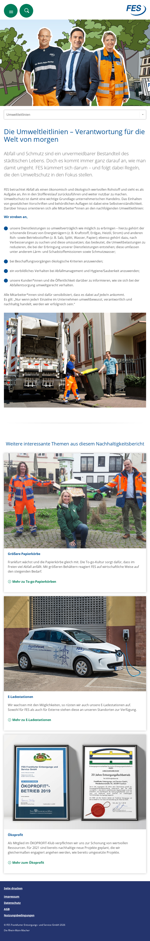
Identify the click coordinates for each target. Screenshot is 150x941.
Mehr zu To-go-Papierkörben (34, 581)
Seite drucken (13, 888)
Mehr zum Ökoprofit (28, 862)
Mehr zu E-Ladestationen (31, 720)
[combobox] (75, 114)
